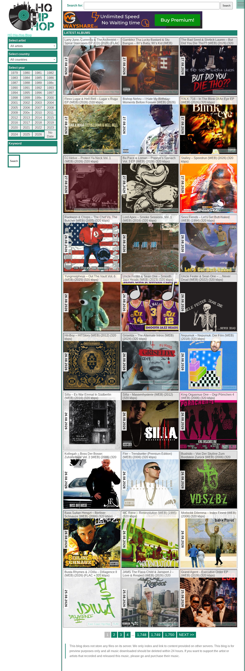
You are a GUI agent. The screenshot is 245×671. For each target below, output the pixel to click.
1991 (26, 88)
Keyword (15, 143)
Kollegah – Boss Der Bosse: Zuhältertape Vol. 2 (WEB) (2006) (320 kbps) (90, 455)
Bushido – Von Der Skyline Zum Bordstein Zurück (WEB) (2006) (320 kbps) (205, 455)
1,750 (169, 635)
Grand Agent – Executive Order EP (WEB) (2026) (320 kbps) (204, 573)
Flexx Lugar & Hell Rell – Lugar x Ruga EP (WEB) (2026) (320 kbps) (91, 100)
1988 (26, 83)
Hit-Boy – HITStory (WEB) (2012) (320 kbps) (90, 337)
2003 (38, 102)
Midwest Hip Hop (226, 210)
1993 (50, 88)
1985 (38, 78)
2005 (14, 107)
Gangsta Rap (112, 150)
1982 (50, 73)
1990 (14, 88)
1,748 (141, 635)
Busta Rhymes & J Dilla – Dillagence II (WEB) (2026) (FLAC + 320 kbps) (91, 573)
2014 (38, 117)
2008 (50, 107)
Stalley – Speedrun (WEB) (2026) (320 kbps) (207, 159)
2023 (50, 127)
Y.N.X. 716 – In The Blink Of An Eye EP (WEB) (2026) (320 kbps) (207, 100)
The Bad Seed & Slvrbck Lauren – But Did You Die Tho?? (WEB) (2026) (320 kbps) (207, 41)
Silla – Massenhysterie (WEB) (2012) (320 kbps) (148, 396)
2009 (14, 112)
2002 (26, 102)
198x (50, 83)
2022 (38, 127)
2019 (50, 122)
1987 (14, 83)
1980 (26, 73)
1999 (26, 98)
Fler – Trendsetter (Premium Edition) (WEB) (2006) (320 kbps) (147, 455)
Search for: (75, 5)
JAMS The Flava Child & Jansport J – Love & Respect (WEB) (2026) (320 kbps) (148, 574)
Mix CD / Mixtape (109, 210)
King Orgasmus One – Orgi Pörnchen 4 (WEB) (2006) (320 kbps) (207, 396)
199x (38, 98)
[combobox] (32, 46)
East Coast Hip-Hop (225, 91)
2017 (26, 122)
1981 (38, 73)
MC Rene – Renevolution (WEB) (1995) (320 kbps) (149, 514)
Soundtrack (229, 387)
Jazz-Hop (215, 387)
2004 (50, 102)
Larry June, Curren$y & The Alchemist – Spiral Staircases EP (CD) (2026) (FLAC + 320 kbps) (92, 41)
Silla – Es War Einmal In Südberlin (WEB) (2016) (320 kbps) (88, 396)
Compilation (146, 381)
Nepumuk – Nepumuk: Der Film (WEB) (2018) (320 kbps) (207, 337)
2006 (26, 107)
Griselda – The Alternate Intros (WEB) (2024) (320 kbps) (148, 337)
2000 (50, 98)
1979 (14, 73)
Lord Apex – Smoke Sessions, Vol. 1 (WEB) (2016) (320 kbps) (147, 219)
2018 (38, 122)
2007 (38, 107)
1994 (14, 93)
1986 (50, 78)
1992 (38, 88)
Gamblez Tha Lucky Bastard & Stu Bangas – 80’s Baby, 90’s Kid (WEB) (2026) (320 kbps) (147, 41)
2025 (26, 134)
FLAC (68, 91)
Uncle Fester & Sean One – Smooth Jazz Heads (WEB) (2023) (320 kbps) (148, 278)
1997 (50, 93)
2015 (50, 117)
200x (26, 112)
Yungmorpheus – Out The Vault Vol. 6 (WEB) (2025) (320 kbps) (90, 278)
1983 (14, 78)
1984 (26, 78)
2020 (14, 127)
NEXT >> (186, 635)
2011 (50, 112)
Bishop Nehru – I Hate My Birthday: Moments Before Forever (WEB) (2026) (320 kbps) (149, 100)
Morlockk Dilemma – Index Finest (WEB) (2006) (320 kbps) (208, 514)
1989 (38, 83)
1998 (14, 98)
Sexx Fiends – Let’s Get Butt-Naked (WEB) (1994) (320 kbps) (205, 219)
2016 (14, 122)
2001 (14, 102)
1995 (26, 93)
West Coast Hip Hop (107, 91)
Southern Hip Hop (84, 91)
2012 (14, 117)
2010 (38, 112)
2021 (26, 127)
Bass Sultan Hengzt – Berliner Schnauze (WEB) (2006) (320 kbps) (89, 514)
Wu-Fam (114, 269)
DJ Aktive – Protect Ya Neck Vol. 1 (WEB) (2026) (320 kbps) (88, 159)
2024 (14, 134)
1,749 (155, 635)
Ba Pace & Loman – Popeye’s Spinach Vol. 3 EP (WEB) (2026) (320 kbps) (149, 159)
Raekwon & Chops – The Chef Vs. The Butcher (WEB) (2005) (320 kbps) (91, 219)
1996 (38, 93)
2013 (26, 117)
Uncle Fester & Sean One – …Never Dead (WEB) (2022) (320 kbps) (205, 278)
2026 (38, 134)
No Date (50, 134)
